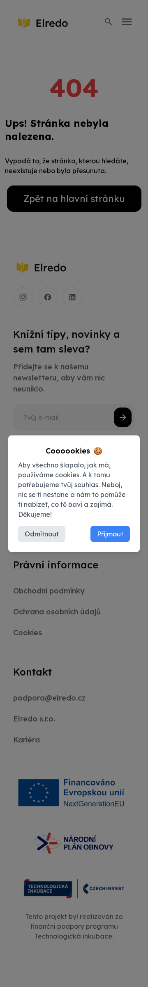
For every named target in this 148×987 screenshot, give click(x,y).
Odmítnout (42, 534)
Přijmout (110, 534)
